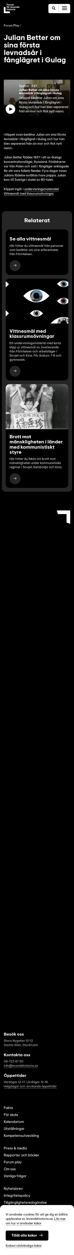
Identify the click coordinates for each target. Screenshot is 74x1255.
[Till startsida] (12, 8)
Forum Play (11, 25)
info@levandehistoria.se (21, 1066)
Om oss (10, 1169)
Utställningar (14, 1129)
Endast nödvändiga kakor (24, 1245)
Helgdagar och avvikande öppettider (30, 1086)
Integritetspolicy (17, 1196)
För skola (11, 1115)
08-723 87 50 (13, 1061)
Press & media (15, 1148)
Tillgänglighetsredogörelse (25, 1203)
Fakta (8, 1108)
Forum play (13, 1162)
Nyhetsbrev (13, 1189)
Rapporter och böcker (21, 1155)
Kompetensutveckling (21, 1136)
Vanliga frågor (15, 1176)
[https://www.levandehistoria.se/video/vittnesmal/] (14, 265)
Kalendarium (14, 1122)
